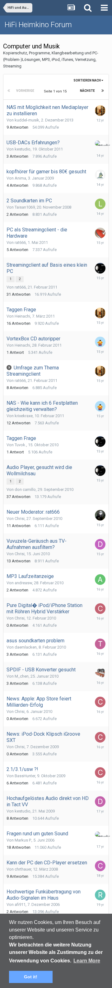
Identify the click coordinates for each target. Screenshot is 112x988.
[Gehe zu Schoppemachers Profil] (100, 175)
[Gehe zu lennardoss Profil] (100, 204)
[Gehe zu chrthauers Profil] (100, 866)
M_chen (22, 676)
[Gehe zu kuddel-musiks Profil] (100, 110)
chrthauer (23, 869)
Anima (20, 178)
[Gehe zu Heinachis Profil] (100, 342)
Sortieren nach (87, 80)
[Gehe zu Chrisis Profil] (100, 608)
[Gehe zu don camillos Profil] (100, 544)
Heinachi (22, 316)
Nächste (87, 90)
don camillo (25, 489)
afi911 (20, 904)
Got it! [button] (30, 976)
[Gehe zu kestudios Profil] (100, 143)
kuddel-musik (27, 120)
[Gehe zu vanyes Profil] (100, 233)
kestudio (22, 149)
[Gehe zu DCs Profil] (100, 801)
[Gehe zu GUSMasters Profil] (100, 515)
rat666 (20, 242)
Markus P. (23, 840)
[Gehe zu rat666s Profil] (100, 268)
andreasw (23, 582)
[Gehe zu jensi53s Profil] (100, 673)
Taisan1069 (25, 207)
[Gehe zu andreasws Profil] (100, 579)
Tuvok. (20, 444)
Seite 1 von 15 (56, 91)
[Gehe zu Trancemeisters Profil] (100, 644)
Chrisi (20, 518)
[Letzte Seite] (102, 91)
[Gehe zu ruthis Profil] (100, 895)
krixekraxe (24, 415)
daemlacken (26, 647)
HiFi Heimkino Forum (38, 24)
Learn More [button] (86, 960)
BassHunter (25, 775)
